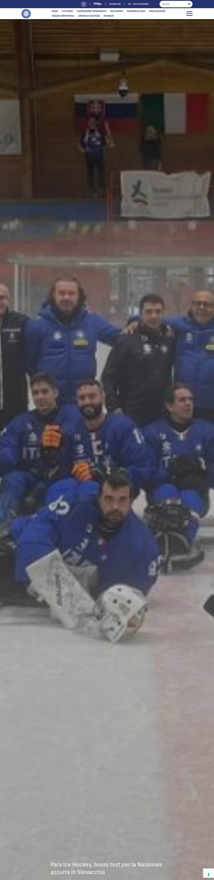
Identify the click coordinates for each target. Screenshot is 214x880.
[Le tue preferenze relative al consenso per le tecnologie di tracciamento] (208, 874)
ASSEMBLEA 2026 (136, 11)
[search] (189, 4)
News (55, 11)
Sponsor (109, 15)
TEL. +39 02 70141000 (138, 4)
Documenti (116, 11)
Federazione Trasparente (92, 11)
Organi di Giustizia (89, 15)
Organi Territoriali (63, 15)
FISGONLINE (115, 4)
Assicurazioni (157, 11)
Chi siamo (67, 11)
